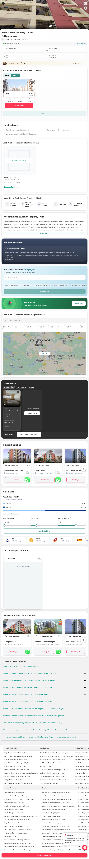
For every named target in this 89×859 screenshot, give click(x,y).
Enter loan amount (9, 518)
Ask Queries (44, 291)
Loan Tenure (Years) (64, 518)
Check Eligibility (44, 531)
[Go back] (3, 3)
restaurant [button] (73, 327)
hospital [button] (20, 327)
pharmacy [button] (33, 327)
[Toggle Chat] (84, 847)
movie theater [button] (58, 327)
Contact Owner (19, 106)
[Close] (85, 835)
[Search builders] (39, 558)
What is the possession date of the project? (17, 285)
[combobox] (46, 320)
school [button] (45, 327)
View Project (14, 480)
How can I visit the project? (42, 285)
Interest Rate (35, 518)
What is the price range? (61, 285)
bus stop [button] (8, 327)
